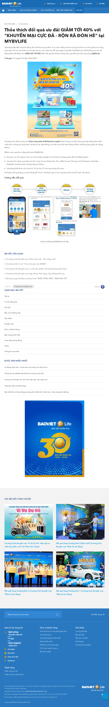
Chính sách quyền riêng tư (49, 648)
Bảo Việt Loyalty (45, 652)
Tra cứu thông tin (45, 635)
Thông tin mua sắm (11, 351)
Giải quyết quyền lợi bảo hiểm (50, 638)
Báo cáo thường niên (12, 313)
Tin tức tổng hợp (10, 302)
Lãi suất (7, 307)
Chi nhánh (88, 4)
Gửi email (11, 653)
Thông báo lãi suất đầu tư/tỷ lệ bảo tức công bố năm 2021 (24, 373)
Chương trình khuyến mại (23, 287)
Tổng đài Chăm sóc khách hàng (15, 386)
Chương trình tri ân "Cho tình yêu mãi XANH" (26, 264)
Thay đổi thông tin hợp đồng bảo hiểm (53, 631)
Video (6, 346)
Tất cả (6, 296)
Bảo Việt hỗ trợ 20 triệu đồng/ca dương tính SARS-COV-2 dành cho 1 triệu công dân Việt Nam (36, 392)
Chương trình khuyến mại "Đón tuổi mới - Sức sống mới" (31, 259)
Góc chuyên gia (47, 10)
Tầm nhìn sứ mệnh (81, 638)
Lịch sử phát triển (81, 631)
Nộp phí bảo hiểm (46, 641)
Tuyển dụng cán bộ (11, 671)
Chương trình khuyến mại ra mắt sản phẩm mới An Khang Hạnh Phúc (36, 269)
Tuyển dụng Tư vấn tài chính (14, 675)
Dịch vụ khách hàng (28, 10)
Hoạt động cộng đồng (13, 340)
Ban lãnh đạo (79, 635)
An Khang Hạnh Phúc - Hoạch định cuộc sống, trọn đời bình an (25, 367)
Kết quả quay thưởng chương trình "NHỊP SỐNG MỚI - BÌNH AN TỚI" (36, 278)
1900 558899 (14, 644)
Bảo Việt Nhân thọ (64, 10)
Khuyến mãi (9, 324)
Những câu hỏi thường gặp (49, 645)
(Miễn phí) (70, 4)
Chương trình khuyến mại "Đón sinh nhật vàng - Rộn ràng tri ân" (26, 380)
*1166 (11, 638)
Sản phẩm (12, 10)
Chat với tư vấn (13, 657)
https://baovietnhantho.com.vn (23, 697)
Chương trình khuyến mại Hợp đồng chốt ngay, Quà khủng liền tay (35, 273)
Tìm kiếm (102, 4)
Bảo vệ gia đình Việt (12, 335)
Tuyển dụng (50, 4)
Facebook (11, 661)
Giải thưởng (79, 641)
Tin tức (79, 10)
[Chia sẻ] (103, 287)
